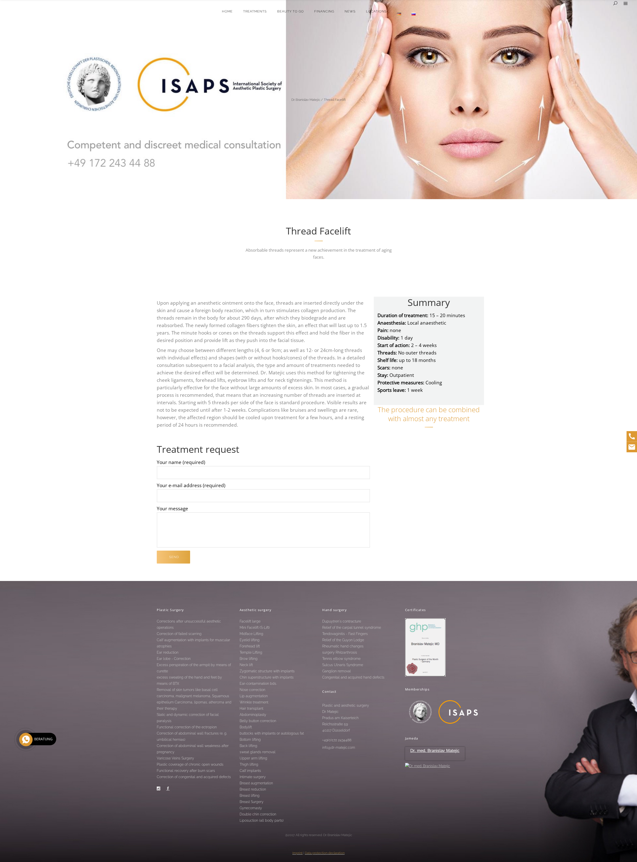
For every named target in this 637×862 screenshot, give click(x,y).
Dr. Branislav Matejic (305, 99)
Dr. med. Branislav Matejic (435, 750)
